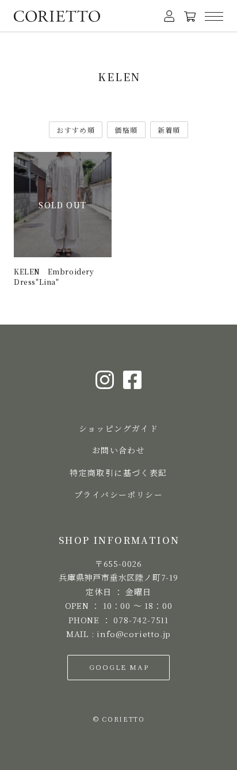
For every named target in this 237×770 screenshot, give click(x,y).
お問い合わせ (118, 450)
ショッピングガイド (119, 428)
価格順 (125, 130)
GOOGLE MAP (118, 667)
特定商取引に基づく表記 (118, 472)
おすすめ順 (75, 130)
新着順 (169, 130)
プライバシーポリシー (118, 494)
